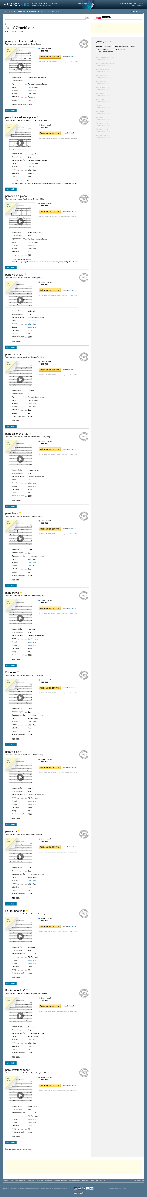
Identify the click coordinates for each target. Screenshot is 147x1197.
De (140, 11)
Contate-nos (39, 1180)
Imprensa (85, 1180)
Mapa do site (48, 1180)
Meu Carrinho (127, 3)
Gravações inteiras (121, 46)
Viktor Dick (72, 57)
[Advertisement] (117, 27)
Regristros (140, 5)
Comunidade (53, 11)
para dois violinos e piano (105, 64)
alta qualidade (120, 49)
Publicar (41, 11)
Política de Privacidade (60, 1180)
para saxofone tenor (103, 136)
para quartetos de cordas (105, 58)
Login (7, 1149)
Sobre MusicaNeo (20, 1180)
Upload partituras (84, 3)
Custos (92, 1180)
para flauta (103, 94)
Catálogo (31, 11)
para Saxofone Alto (103, 88)
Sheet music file (46, 49)
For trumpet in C (103, 130)
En (137, 11)
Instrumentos (8, 11)
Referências (30, 1180)
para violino (103, 112)
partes (133, 46)
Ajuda (11, 1180)
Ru (143, 11)
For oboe (103, 106)
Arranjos (108, 46)
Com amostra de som (105, 51)
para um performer (105, 49)
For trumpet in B (103, 124)
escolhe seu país (139, 1180)
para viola (103, 118)
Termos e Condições (74, 1180)
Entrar (133, 5)
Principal (5, 1180)
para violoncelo (103, 76)
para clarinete (103, 82)
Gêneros (20, 11)
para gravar (103, 100)
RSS (105, 1180)
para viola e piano (103, 70)
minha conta (138, 3)
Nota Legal (99, 1180)
